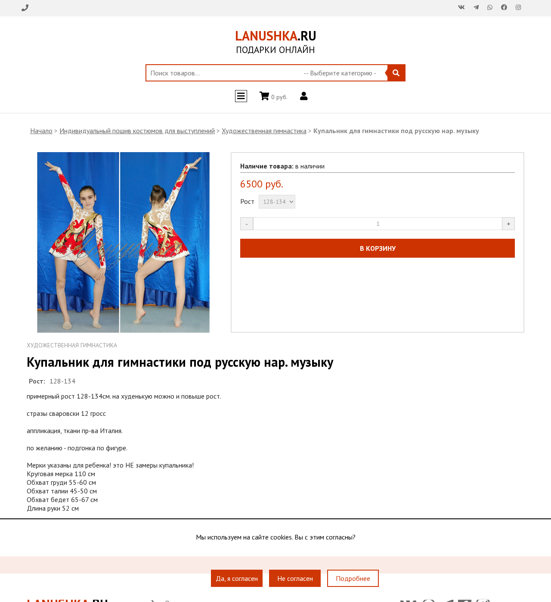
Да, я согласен (237, 578)
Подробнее (353, 578)
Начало (41, 130)
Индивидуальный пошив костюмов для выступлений (137, 130)
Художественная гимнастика (264, 130)
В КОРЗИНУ (378, 248)
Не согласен (295, 578)
